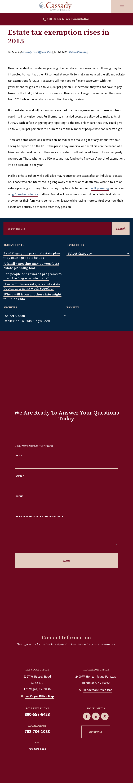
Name (18, 455)
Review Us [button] (95, 732)
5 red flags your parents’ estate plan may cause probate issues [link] (31, 255)
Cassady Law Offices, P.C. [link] (37, 52)
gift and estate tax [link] (25, 194)
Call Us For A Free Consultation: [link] (68, 19)
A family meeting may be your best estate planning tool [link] (31, 265)
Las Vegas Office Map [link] (39, 696)
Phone (19, 496)
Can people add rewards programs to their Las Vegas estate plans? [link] (32, 276)
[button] (122, 6)
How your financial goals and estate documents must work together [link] (31, 286)
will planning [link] (100, 188)
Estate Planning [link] (78, 52)
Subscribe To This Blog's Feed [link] (26, 321)
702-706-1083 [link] (37, 731)
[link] (55, 6)
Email (19, 476)
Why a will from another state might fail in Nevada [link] (32, 296)
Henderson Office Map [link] (97, 690)
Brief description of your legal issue (39, 516)
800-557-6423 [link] (37, 714)
